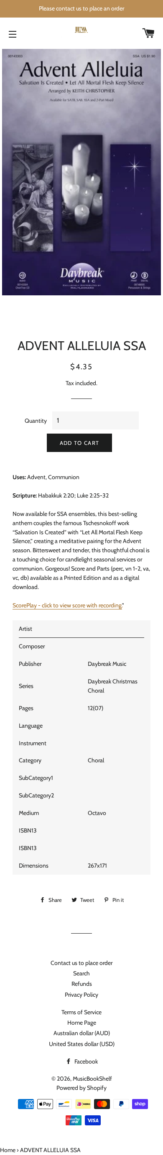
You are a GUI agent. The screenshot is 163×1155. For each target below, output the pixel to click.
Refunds (81, 983)
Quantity (36, 420)
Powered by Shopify (81, 1088)
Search (81, 973)
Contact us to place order (81, 963)
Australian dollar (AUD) (81, 1033)
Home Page (81, 1022)
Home (7, 1150)
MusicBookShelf (92, 1078)
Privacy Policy (81, 994)
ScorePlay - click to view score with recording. (67, 605)
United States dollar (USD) (82, 1044)
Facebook (85, 1061)
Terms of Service (81, 1012)
